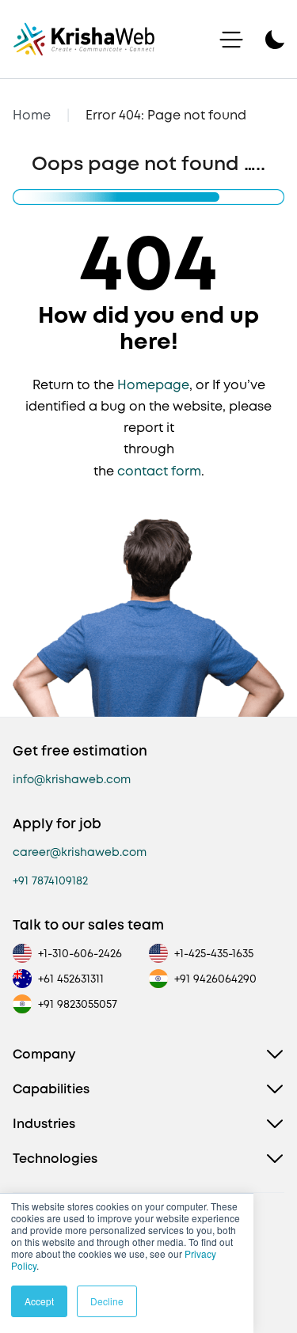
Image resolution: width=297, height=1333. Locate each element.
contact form (159, 471)
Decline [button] (107, 1301)
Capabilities (51, 1089)
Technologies (55, 1158)
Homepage (153, 385)
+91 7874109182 (50, 880)
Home (32, 115)
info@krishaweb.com (72, 779)
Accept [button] (39, 1301)
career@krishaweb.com (80, 852)
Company (44, 1054)
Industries (44, 1123)
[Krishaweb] (84, 38)
